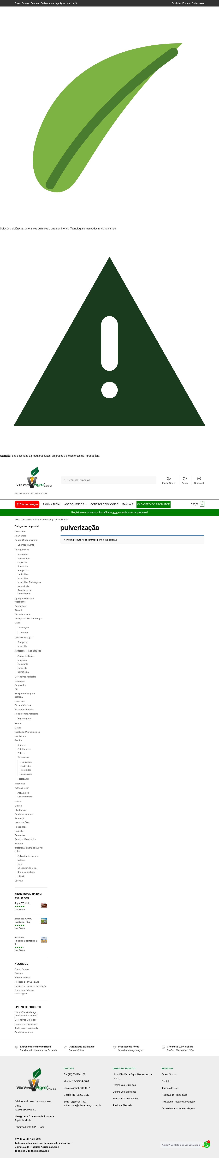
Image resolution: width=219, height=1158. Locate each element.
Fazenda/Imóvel (23, 705)
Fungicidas (23, 570)
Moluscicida (26, 774)
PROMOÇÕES (22, 822)
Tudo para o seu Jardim (27, 1028)
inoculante (23, 664)
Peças (21, 876)
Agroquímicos (22, 549)
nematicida (23, 672)
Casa (17, 622)
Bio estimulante (22, 614)
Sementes (20, 835)
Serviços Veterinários (25, 839)
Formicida (23, 566)
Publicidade (21, 826)
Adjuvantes (20, 535)
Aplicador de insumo (28, 856)
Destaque (20, 681)
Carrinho (176, 3)
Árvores (24, 632)
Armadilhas (20, 606)
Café (20, 864)
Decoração (23, 627)
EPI (16, 689)
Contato (35, 3)
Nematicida (23, 586)
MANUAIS (71, 3)
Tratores (19, 843)
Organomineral (25, 796)
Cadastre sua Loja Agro (53, 3)
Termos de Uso (22, 977)
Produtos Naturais (24, 814)
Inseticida (22, 646)
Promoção (20, 818)
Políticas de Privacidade (27, 981)
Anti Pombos (24, 749)
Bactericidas (24, 558)
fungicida (22, 660)
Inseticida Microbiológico (27, 732)
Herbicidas (23, 574)
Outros (18, 805)
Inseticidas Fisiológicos (29, 582)
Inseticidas (23, 578)
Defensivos (23, 757)
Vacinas (19, 880)
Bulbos (21, 753)
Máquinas (20, 783)
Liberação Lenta (26, 544)
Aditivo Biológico (26, 656)
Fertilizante (23, 778)
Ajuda (185, 483)
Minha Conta (168, 483)
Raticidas (19, 831)
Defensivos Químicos (25, 1019)
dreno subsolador (27, 872)
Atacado (19, 610)
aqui (115, 512)
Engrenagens (24, 718)
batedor (21, 860)
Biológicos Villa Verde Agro (28, 618)
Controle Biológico (24, 637)
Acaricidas (23, 554)
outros (18, 801)
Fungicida (23, 642)
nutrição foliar (22, 788)
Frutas (18, 723)
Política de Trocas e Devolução (31, 986)
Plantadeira (20, 810)
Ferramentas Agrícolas (26, 713)
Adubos (21, 745)
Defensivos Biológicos (26, 1024)
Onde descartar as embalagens (178, 1108)
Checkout (199, 483)
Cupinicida (23, 562)
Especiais (19, 701)
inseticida (22, 668)
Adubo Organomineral (26, 540)
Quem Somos (22, 3)
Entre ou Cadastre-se (193, 3)
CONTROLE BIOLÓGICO (28, 651)
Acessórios (20, 531)
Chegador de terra (27, 868)
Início (17, 519)
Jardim (18, 740)
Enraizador (20, 685)
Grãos (18, 727)
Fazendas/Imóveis (24, 709)
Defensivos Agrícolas (25, 676)
